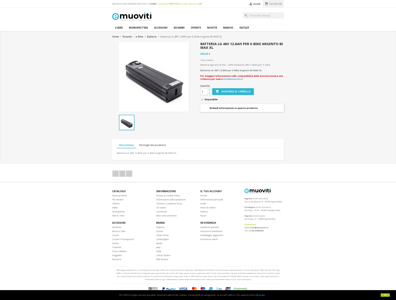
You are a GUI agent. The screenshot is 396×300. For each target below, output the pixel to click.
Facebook (115, 174)
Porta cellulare (119, 251)
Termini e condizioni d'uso (169, 203)
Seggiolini (117, 255)
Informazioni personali (211, 199)
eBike (115, 207)
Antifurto (116, 227)
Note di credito (208, 207)
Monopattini (118, 211)
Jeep (158, 247)
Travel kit (116, 247)
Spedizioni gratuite (209, 227)
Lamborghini (162, 239)
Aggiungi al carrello (233, 91)
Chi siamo (161, 207)
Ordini (203, 203)
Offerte (116, 203)
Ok (385, 295)
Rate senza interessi (166, 215)
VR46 (158, 251)
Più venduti (117, 199)
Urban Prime (162, 235)
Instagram (129, 174)
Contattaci (161, 211)
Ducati (159, 231)
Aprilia (159, 243)
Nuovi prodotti (119, 195)
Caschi (115, 235)
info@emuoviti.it (233, 78)
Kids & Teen (118, 215)
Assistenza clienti (209, 239)
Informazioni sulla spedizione (170, 199)
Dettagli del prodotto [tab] (152, 145)
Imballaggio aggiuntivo (211, 235)
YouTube (122, 174)
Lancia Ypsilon (163, 255)
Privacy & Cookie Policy (168, 195)
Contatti (152, 3)
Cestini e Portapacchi (122, 239)
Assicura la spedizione (211, 231)
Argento (160, 227)
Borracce (116, 259)
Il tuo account (211, 191)
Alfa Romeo (162, 259)
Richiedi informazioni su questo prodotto (233, 108)
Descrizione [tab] (126, 145)
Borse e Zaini (118, 231)
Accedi (203, 195)
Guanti (115, 243)
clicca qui (260, 295)
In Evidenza (208, 222)
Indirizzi (204, 211)
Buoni (203, 215)
